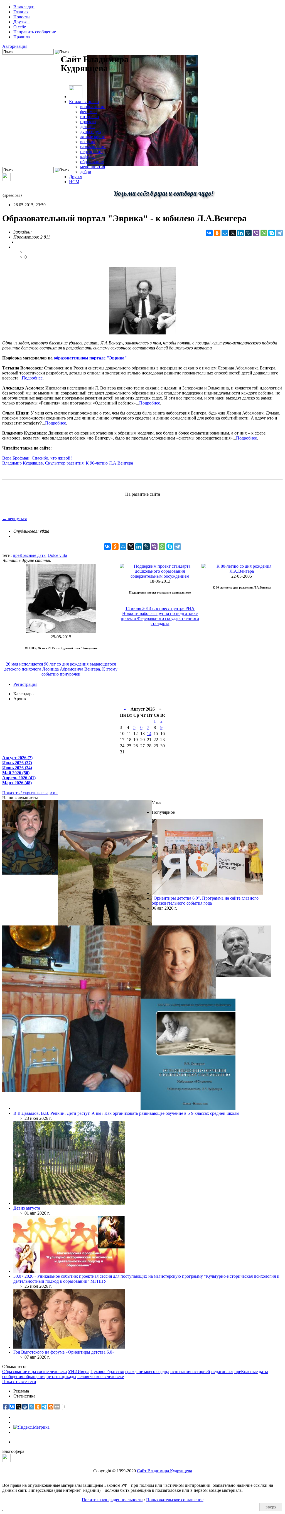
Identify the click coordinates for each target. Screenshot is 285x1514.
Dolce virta (57, 555)
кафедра (87, 156)
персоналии (91, 151)
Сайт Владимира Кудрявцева (164, 1470)
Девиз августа (26, 1208)
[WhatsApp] (264, 233)
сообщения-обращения (23, 1376)
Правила (21, 36)
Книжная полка (84, 101)
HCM (74, 181)
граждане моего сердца (147, 1371)
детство (87, 126)
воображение (92, 106)
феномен (88, 111)
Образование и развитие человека (34, 1371)
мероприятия (92, 166)
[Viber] (256, 233)
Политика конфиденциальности (112, 1499)
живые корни (92, 136)
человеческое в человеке (100, 1376)
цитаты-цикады (61, 1376)
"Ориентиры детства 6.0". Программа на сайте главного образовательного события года (205, 900)
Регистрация (25, 684)
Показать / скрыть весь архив (30, 792)
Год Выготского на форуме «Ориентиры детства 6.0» (63, 1352)
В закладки (24, 6)
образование (92, 161)
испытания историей (190, 1371)
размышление (93, 146)
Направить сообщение (34, 31)
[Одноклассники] (217, 233)
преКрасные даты (29, 555)
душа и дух (90, 131)
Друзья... (21, 21)
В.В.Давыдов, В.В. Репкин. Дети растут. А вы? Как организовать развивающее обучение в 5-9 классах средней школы (126, 1113)
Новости (21, 16)
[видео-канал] (6, 179)
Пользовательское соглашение (174, 1499)
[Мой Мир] (225, 233)
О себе (19, 26)
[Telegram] (279, 233)
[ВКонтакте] (209, 233)
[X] (232, 233)
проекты (88, 121)
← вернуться (14, 518)
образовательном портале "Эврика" (90, 358)
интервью (89, 116)
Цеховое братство (107, 1371)
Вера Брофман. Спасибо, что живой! (37, 458)
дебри (85, 171)
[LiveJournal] (248, 233)
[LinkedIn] (240, 233)
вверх (271, 1507)
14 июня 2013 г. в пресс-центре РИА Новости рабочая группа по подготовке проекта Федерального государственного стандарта (160, 616)
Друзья (75, 176)
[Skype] (271, 233)
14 (149, 733)
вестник (87, 141)
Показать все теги (19, 1381)
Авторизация (14, 46)
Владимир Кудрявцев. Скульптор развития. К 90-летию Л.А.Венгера (67, 463)
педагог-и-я (222, 1371)
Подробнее (32, 378)
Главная (20, 11)
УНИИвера (78, 1371)
